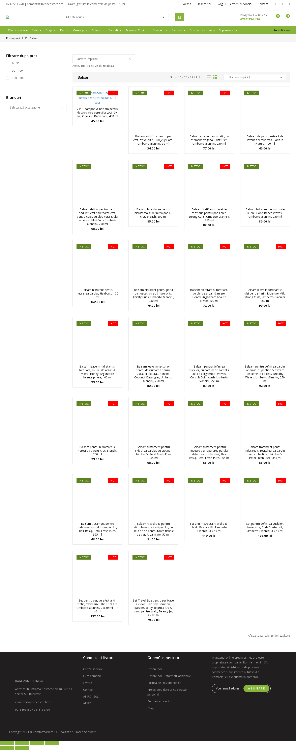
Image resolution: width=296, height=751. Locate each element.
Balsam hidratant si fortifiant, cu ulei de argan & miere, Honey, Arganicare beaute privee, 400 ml (209, 295)
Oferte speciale (18, 30)
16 (179, 77)
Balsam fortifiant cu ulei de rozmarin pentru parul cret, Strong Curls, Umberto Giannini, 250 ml (209, 214)
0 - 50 (15, 63)
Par (62, 30)
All (198, 77)
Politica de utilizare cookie (164, 683)
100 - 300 (17, 78)
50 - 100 (17, 70)
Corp (49, 30)
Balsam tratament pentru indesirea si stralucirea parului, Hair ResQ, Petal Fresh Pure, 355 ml (97, 529)
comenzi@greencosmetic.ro (33, 702)
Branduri (158, 30)
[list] (209, 77)
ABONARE (256, 688)
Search (179, 17)
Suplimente (226, 30)
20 (185, 77)
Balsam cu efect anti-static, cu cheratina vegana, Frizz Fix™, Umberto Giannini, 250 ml (209, 139)
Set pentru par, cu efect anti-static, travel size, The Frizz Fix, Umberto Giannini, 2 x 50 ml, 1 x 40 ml (97, 606)
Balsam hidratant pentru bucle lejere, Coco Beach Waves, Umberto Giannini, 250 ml (265, 212)
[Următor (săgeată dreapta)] (22, 748)
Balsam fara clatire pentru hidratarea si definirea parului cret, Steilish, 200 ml (153, 212)
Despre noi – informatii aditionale (169, 676)
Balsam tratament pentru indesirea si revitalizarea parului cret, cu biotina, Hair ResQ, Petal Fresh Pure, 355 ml (265, 452)
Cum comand (92, 676)
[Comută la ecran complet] (22, 743)
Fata (35, 30)
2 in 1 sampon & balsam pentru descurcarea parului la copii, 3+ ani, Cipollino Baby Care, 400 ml (97, 112)
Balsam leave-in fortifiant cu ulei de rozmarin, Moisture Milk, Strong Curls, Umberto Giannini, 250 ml (265, 295)
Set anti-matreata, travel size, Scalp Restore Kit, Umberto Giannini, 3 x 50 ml (209, 527)
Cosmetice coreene (202, 30)
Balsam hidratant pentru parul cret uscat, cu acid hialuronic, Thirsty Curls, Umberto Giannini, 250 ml (153, 295)
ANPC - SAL (90, 696)
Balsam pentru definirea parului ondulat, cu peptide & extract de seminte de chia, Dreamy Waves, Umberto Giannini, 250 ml (265, 374)
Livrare (87, 683)
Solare (96, 30)
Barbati (113, 30)
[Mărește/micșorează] (7, 743)
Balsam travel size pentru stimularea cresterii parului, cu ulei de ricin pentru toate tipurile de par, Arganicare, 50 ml (153, 529)
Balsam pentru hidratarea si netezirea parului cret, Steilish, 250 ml (97, 450)
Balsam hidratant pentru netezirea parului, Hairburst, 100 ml (97, 293)
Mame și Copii (135, 30)
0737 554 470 (250, 19)
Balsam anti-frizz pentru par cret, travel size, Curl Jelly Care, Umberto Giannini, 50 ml (153, 139)
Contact (88, 689)
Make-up (78, 30)
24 (191, 77)
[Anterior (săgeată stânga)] (7, 748)
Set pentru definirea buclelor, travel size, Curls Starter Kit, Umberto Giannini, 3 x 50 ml (265, 527)
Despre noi (154, 669)
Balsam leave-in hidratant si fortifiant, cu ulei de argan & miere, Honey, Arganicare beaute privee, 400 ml (97, 372)
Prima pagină (14, 38)
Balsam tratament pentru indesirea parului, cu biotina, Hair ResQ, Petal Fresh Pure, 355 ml (153, 452)
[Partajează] (37, 743)
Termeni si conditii (159, 701)
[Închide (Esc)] (52, 743)
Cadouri (177, 30)
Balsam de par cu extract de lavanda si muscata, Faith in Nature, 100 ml (265, 139)
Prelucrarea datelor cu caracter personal (167, 692)
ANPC (87, 703)
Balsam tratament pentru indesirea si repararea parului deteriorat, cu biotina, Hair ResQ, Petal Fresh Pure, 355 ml (209, 452)
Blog (150, 708)
